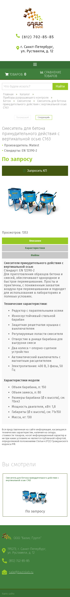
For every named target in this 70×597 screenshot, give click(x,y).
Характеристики (35, 248)
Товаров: (17, 74)
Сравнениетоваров (52, 74)
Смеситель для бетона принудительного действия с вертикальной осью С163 (32, 479)
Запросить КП (37, 170)
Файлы (35, 255)
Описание (35, 240)
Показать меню (35, 65)
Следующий (43, 117)
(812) (38, 37)
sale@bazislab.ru (21, 572)
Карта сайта (8, 593)
